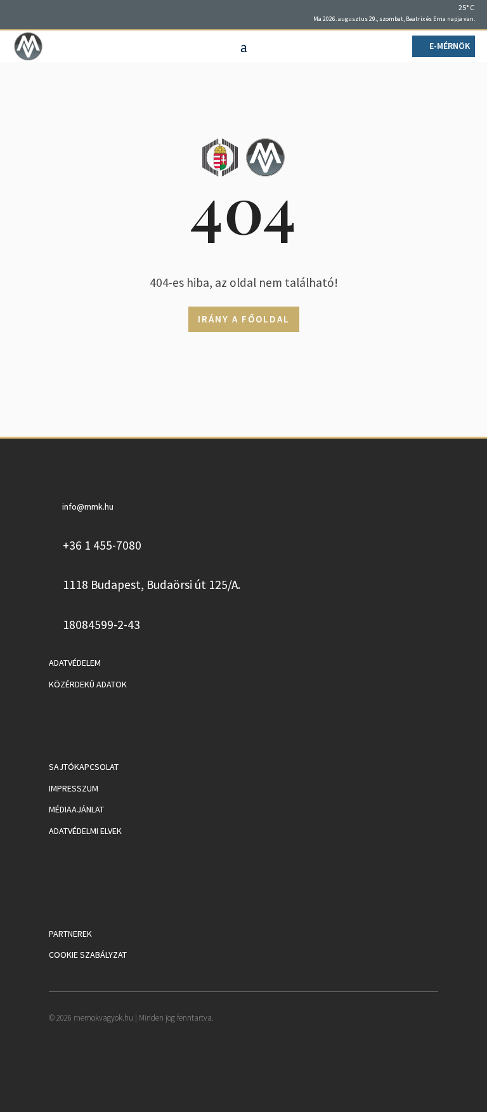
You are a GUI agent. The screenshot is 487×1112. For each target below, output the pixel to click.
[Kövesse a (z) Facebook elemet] (22, 13)
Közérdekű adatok (88, 684)
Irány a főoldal (244, 319)
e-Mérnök (449, 45)
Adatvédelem (75, 662)
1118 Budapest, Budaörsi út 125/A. (151, 584)
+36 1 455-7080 (102, 545)
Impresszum (73, 788)
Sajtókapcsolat (84, 766)
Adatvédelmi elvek (85, 831)
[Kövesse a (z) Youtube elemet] (41, 13)
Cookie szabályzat (88, 954)
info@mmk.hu (88, 506)
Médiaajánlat (76, 809)
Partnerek (70, 933)
